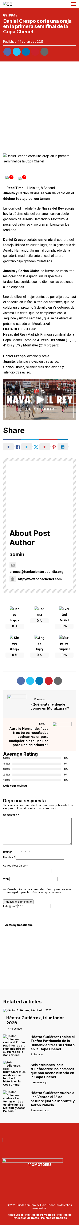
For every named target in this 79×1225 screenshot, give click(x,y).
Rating (7, 851)
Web (6, 878)
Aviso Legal (15, 1214)
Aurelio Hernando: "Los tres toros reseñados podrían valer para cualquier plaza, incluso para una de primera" (28, 736)
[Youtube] (35, 1129)
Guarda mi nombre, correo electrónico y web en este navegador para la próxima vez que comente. (39, 891)
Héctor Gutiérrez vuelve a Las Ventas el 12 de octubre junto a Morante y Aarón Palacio (53, 1099)
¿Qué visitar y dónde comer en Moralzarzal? (50, 706)
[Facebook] (25, 1129)
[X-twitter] (44, 1129)
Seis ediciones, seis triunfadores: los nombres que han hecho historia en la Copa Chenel (52, 1071)
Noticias (10, 15)
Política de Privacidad (40, 1214)
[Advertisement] (39, 108)
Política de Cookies (54, 1218)
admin (16, 554)
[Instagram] (53, 1129)
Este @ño (10, 906)
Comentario (11, 814)
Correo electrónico (15, 865)
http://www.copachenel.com (40, 579)
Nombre (9, 857)
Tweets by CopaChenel (18, 925)
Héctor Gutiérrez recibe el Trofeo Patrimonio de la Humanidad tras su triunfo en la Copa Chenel (53, 1043)
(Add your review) (15, 785)
